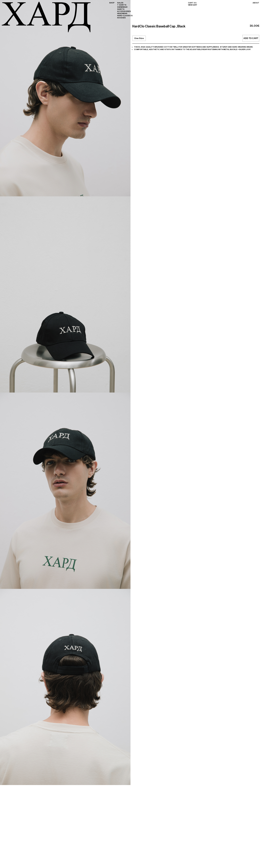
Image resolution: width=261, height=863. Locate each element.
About (256, 3)
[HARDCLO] (46, 32)
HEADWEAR (122, 13)
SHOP (112, 3)
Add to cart (250, 38)
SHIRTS (120, 9)
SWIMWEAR (122, 7)
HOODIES (121, 18)
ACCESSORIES (124, 11)
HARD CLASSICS (125, 16)
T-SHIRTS (121, 5)
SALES (120, 3)
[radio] (139, 38)
